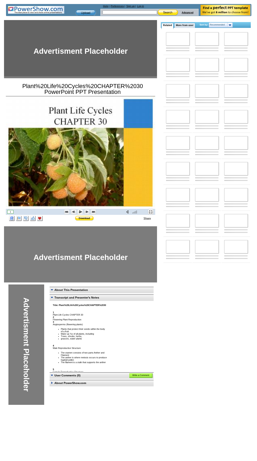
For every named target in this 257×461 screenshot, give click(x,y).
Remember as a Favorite (40, 218)
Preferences (117, 6)
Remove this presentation (12, 218)
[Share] (141, 218)
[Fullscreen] (151, 212)
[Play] (80, 212)
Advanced (187, 12)
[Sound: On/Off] (128, 212)
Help (105, 6)
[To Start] (67, 212)
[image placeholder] (178, 39)
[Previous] (73, 212)
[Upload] (85, 13)
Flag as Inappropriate (19, 218)
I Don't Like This (26, 218)
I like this (33, 218)
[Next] (87, 212)
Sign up (130, 6)
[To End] (93, 212)
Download (84, 218)
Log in (140, 6)
